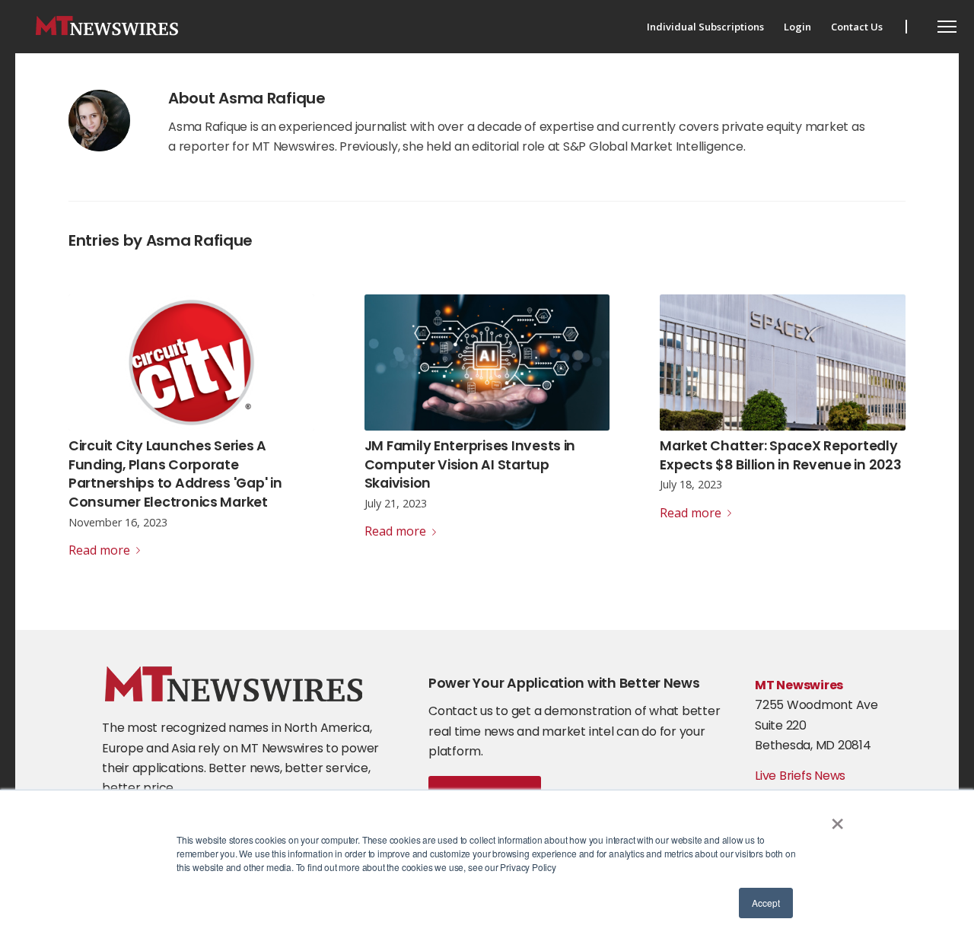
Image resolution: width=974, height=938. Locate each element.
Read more (99, 550)
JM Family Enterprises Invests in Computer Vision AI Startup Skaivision (470, 464)
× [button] (837, 818)
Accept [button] (766, 902)
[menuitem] (705, 27)
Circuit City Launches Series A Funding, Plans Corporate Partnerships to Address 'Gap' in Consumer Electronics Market (175, 474)
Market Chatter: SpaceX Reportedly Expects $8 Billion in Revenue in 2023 (780, 455)
